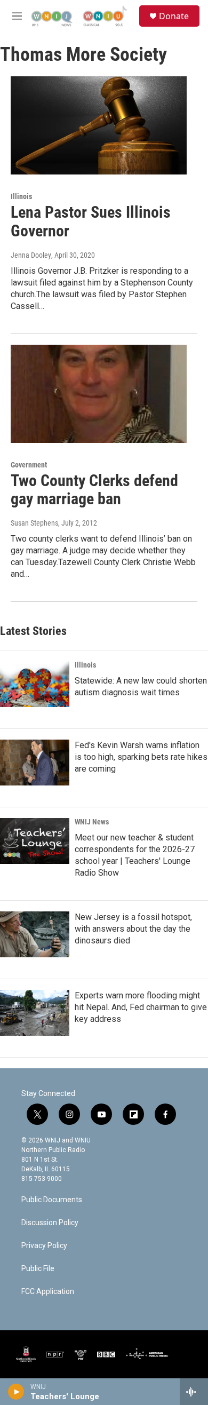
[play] (16, 1391)
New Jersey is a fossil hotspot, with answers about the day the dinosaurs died (133, 929)
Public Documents (51, 1200)
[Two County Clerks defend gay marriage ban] (99, 394)
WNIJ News (92, 821)
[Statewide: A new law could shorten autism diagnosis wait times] (34, 684)
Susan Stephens (34, 523)
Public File (37, 1269)
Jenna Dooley (31, 255)
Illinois (21, 196)
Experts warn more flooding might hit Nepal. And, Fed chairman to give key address (141, 1007)
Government (29, 465)
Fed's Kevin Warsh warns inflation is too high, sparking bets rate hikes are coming (141, 757)
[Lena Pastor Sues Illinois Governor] (99, 125)
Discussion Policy (49, 1223)
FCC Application (47, 1292)
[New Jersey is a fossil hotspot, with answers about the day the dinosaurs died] (34, 934)
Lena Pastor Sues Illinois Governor (91, 221)
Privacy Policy (44, 1246)
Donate (174, 16)
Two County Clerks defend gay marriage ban (94, 490)
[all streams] (194, 1391)
